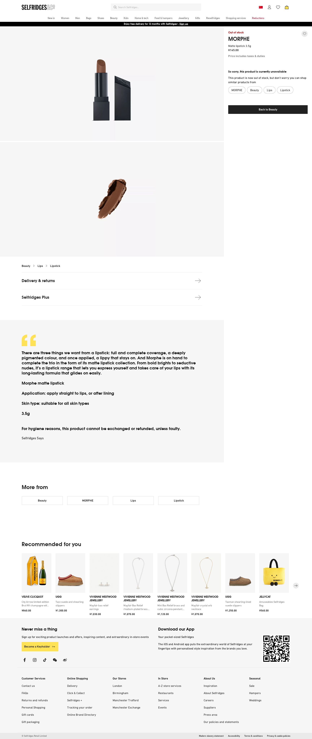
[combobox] (159, 7)
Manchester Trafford (126, 700)
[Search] (115, 7)
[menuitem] (51, 18)
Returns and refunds (35, 700)
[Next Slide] (296, 585)
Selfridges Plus (35, 297)
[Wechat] (55, 662)
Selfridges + (74, 700)
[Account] (269, 7)
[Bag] (286, 7)
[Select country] (260, 7)
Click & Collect (76, 693)
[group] (156, 585)
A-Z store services (169, 685)
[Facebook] (24, 662)
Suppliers (210, 707)
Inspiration (210, 685)
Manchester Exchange (126, 707)
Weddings (255, 700)
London (117, 685)
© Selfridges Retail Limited (34, 736)
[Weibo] (65, 662)
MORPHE (239, 39)
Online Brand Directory (81, 714)
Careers (209, 700)
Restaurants (166, 693)
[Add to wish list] (305, 34)
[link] (36, 603)
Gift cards (28, 714)
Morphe (153, 358)
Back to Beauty (268, 109)
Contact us (28, 685)
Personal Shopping (33, 707)
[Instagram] (35, 662)
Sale (251, 685)
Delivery (72, 685)
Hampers (255, 693)
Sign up (183, 23)
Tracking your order (79, 707)
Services (163, 700)
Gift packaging (30, 721)
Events (162, 707)
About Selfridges (214, 693)
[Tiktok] (45, 662)
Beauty (26, 266)
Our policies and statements (221, 721)
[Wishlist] (278, 7)
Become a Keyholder (37, 646)
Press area (210, 714)
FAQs (25, 693)
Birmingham (120, 693)
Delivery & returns (38, 280)
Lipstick (55, 266)
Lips (40, 266)
